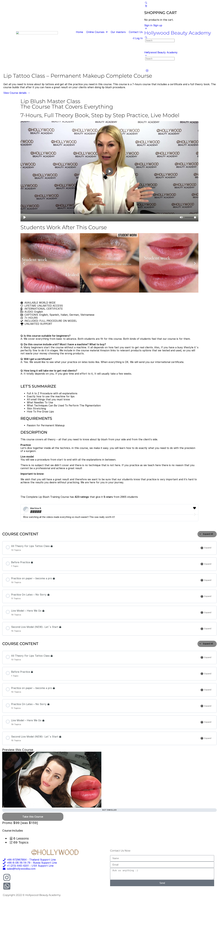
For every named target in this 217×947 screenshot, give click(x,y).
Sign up (157, 25)
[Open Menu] (146, 28)
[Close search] (147, 70)
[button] (24, 263)
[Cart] (146, 5)
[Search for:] (160, 40)
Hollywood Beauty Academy (177, 33)
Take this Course (32, 816)
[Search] (146, 2)
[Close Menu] (146, 55)
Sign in (148, 25)
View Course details (15, 92)
